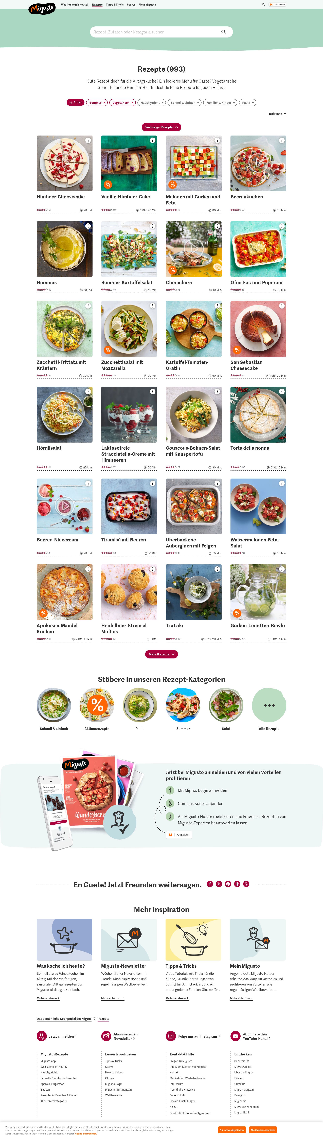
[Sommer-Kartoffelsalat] (129, 258)
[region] (161, 1129)
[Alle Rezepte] (269, 709)
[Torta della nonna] (258, 430)
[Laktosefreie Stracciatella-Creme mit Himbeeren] (129, 430)
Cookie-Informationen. (86, 1133)
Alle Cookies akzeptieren (263, 1129)
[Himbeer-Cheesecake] (65, 175)
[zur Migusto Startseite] (42, 6)
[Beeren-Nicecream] (65, 518)
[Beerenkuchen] (258, 175)
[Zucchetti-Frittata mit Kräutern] (65, 341)
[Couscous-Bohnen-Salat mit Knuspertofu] (194, 430)
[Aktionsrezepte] (97, 709)
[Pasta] (140, 709)
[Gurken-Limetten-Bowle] (258, 604)
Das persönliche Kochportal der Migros (64, 1018)
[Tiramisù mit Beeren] (129, 518)
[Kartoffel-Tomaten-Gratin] (194, 341)
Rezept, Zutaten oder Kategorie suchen (161, 31)
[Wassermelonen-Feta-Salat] (258, 518)
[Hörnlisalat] (65, 430)
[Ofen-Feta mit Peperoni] (258, 258)
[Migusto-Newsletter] (129, 960)
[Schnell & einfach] (54, 709)
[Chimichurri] (194, 258)
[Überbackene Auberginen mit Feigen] (194, 518)
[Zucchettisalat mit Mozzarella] (129, 341)
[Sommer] (183, 709)
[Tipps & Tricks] (193, 960)
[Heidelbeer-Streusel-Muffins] (129, 604)
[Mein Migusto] (258, 960)
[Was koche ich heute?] (64, 960)
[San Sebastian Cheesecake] (258, 341)
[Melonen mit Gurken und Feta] (194, 175)
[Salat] (226, 709)
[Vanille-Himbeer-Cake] (129, 175)
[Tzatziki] (194, 604)
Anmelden (280, 4)
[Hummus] (65, 258)
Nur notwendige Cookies (232, 1129)
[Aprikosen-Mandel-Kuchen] (65, 604)
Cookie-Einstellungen (182, 1101)
